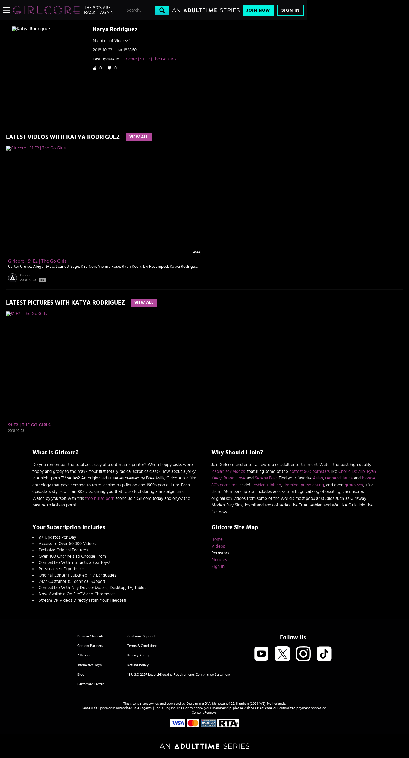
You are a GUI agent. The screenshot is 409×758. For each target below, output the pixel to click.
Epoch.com (106, 708)
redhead (333, 478)
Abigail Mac (43, 266)
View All (138, 137)
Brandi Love (235, 478)
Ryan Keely (131, 266)
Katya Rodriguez (184, 266)
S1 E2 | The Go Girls (29, 425)
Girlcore (26, 275)
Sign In (290, 10)
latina (348, 478)
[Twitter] (282, 654)
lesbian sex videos (228, 471)
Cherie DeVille (351, 471)
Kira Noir (88, 266)
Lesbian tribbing (266, 485)
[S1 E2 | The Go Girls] (42, 366)
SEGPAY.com (261, 708)
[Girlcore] (46, 10)
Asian (318, 478)
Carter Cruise (19, 266)
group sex (354, 485)
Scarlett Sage (67, 266)
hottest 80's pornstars (309, 471)
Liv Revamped (155, 266)
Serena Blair (266, 478)
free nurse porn (99, 498)
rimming (291, 485)
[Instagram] (303, 654)
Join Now (258, 10)
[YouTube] (261, 654)
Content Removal (205, 712)
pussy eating (312, 485)
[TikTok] (324, 654)
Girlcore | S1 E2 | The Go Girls (149, 59)
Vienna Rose (109, 266)
